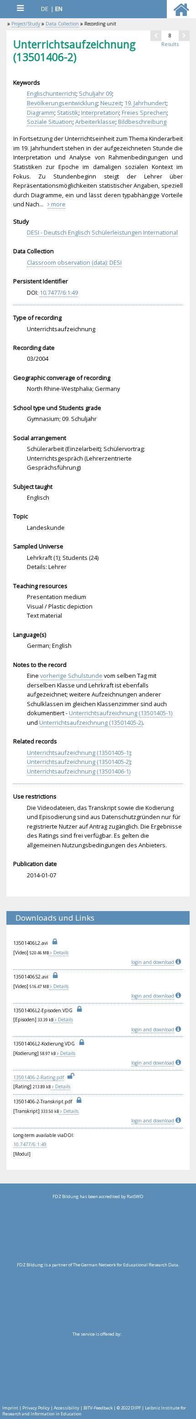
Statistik (67, 112)
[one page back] (155, 35)
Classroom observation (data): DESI (74, 262)
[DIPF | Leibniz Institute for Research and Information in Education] (97, 1368)
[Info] (179, 962)
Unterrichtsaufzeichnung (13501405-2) (91, 722)
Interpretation (100, 112)
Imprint (10, 1408)
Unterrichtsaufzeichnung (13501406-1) (78, 771)
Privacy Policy (36, 1408)
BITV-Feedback (98, 1408)
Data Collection (62, 23)
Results (170, 44)
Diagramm (40, 112)
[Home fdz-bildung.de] (181, 14)
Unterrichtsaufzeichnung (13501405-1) (120, 713)
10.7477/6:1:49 (59, 292)
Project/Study (25, 23)
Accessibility (66, 1408)
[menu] (20, 8)
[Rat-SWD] (98, 1231)
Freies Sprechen (144, 112)
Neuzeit (111, 103)
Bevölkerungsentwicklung (62, 103)
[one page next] (184, 35)
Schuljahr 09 (95, 93)
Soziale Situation (49, 122)
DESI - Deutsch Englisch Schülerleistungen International (102, 232)
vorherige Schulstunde (71, 675)
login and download (152, 962)
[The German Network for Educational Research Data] (98, 1299)
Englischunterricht (51, 93)
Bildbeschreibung (142, 122)
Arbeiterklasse (95, 122)
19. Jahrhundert (145, 103)
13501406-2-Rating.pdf (38, 1077)
